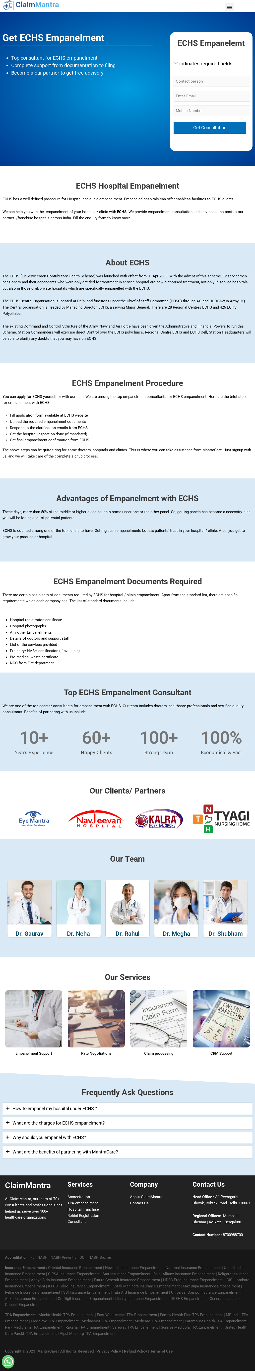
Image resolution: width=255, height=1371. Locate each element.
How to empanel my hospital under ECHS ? (54, 1108)
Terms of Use (161, 1351)
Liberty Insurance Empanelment (141, 1298)
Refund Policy (135, 1351)
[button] (127, 1109)
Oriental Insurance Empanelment (75, 1267)
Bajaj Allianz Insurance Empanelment (184, 1274)
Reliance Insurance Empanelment (32, 1292)
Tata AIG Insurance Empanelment (140, 1292)
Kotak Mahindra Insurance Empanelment (146, 1286)
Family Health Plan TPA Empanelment (191, 1315)
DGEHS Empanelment (189, 1298)
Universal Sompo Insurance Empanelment (206, 1292)
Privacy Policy (109, 1351)
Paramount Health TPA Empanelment (216, 1321)
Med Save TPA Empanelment (55, 1321)
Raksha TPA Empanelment (87, 1327)
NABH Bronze (99, 1257)
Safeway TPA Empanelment (135, 1327)
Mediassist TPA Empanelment (107, 1321)
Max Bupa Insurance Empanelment (211, 1286)
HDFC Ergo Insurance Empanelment (193, 1280)
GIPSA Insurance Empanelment (74, 1274)
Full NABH (39, 1257)
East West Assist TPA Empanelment (127, 1315)
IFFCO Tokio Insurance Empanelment (79, 1286)
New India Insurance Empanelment (134, 1267)
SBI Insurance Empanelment (86, 1292)
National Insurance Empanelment (193, 1267)
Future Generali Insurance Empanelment (127, 1280)
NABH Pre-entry (63, 1257)
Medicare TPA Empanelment (158, 1321)
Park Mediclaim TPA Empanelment (34, 1327)
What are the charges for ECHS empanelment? (58, 1123)
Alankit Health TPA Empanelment (66, 1315)
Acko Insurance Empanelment (30, 1298)
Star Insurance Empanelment (126, 1274)
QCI (82, 1257)
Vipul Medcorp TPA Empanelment (88, 1333)
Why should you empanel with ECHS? (49, 1137)
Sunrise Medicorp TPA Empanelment (191, 1327)
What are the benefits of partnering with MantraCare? (65, 1151)
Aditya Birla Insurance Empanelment (61, 1280)
